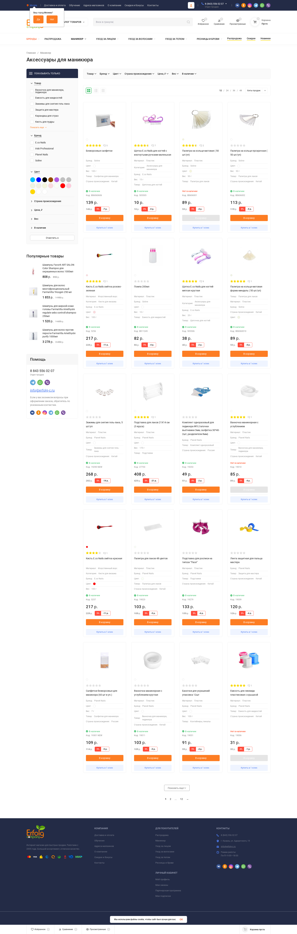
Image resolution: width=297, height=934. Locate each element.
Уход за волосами (164, 851)
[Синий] (38, 179)
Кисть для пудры (44, 121)
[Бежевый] (44, 185)
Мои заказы (161, 885)
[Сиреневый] (56, 179)
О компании (100, 851)
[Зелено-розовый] (50, 185)
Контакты (99, 862)
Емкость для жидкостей (48, 97)
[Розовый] (68, 185)
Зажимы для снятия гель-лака (52, 103)
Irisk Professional (44, 148)
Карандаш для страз (46, 115)
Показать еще (37, 127)
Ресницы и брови (164, 862)
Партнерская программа (168, 890)
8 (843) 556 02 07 (214, 3)
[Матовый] (56, 185)
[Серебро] (62, 179)
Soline (38, 160)
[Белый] (38, 191)
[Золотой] (32, 191)
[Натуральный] (38, 185)
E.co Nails (40, 142)
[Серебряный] (68, 179)
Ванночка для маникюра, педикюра (49, 91)
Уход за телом (162, 857)
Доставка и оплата (104, 835)
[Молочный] (32, 185)
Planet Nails (41, 154)
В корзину (104, 218)
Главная (31, 53)
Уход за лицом (163, 846)
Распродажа (161, 835)
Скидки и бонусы (103, 857)
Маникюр (45, 53)
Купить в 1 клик (104, 227)
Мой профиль (162, 879)
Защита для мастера (46, 109)
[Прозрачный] (44, 191)
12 (181, 799)
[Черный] (44, 179)
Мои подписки (163, 896)
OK (181, 919)
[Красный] (62, 185)
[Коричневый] (50, 179)
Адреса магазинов (104, 846)
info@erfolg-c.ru (42, 390)
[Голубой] (32, 179)
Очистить (51, 238)
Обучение (99, 840)
